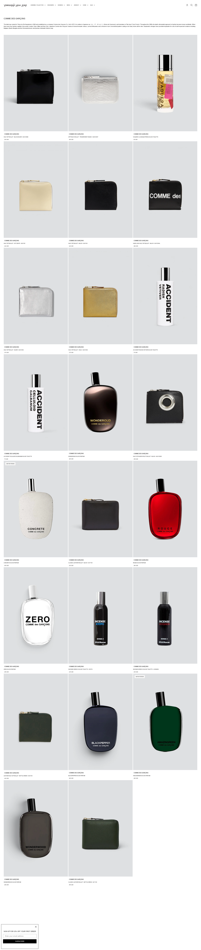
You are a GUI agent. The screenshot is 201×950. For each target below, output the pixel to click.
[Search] (191, 5)
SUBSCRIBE (19, 941)
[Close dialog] (35, 926)
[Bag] (196, 5)
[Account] (187, 5)
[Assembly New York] (15, 5)
